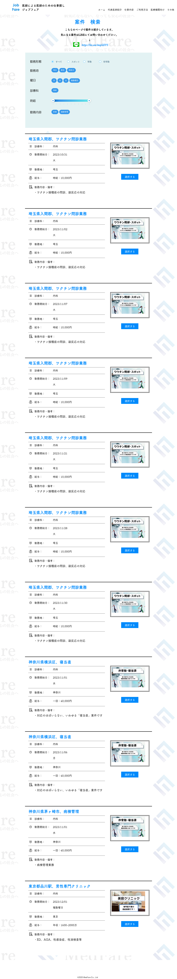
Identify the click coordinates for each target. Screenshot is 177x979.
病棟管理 (64, 112)
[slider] (53, 100)
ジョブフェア (30, 9)
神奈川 (71, 70)
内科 (55, 90)
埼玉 (55, 70)
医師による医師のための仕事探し (43, 5)
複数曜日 (74, 80)
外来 (55, 112)
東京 (63, 70)
